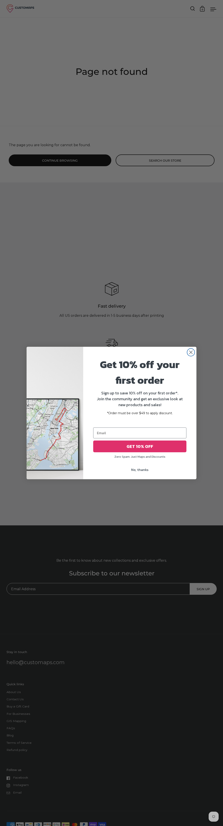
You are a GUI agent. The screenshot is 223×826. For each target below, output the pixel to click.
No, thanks (140, 469)
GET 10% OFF (140, 446)
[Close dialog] (191, 352)
